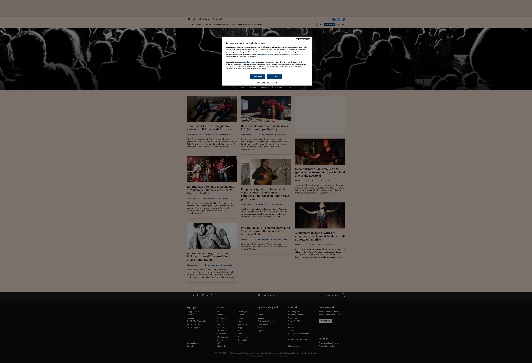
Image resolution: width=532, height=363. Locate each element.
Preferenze (258, 76)
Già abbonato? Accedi (267, 82)
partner (297, 62)
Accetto (275, 76)
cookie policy (262, 54)
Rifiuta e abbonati (303, 40)
